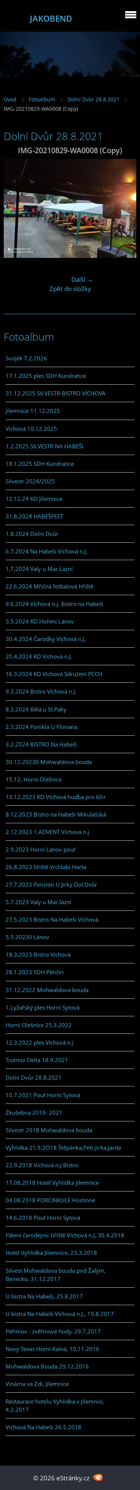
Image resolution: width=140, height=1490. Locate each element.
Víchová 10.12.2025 (31, 428)
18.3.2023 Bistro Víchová (38, 954)
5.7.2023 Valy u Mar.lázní (38, 902)
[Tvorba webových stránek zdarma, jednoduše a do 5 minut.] (98, 1477)
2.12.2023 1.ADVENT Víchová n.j (47, 832)
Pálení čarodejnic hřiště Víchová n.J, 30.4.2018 (65, 1235)
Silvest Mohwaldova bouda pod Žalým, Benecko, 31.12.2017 (56, 1274)
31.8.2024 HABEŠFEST (34, 516)
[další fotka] (124, 208)
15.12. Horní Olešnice (34, 779)
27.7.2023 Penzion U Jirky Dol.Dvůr (51, 884)
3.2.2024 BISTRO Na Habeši (41, 744)
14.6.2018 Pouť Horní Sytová (43, 1217)
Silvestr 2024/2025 (30, 481)
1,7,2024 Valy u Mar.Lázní (39, 568)
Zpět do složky (70, 288)
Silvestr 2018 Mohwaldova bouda (49, 1130)
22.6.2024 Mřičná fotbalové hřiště (49, 586)
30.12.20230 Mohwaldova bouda (49, 761)
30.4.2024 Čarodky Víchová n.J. (46, 639)
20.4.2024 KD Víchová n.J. (39, 656)
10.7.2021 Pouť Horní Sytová (43, 1095)
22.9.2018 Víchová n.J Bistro (42, 1165)
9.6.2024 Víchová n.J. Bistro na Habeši (54, 603)
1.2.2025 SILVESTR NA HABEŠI (44, 446)
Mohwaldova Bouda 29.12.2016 (47, 1366)
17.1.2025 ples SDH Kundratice (46, 375)
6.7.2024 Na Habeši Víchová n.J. (46, 551)
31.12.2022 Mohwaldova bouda (47, 990)
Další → (82, 279)
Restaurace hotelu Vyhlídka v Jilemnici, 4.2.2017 (55, 1405)
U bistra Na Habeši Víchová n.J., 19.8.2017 (60, 1313)
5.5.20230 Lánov (27, 937)
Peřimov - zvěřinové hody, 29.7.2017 (53, 1331)
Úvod (10, 99)
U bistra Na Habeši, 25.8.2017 (44, 1296)
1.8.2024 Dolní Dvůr (32, 533)
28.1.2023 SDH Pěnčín (34, 972)
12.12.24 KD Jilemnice (34, 498)
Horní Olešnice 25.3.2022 (39, 1025)
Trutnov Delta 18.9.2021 (37, 1060)
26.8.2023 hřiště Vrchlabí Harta (46, 867)
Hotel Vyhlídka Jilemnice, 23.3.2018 (51, 1252)
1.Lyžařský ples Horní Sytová (43, 1007)
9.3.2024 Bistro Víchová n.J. (41, 691)
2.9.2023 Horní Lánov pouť (40, 849)
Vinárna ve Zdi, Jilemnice (37, 1384)
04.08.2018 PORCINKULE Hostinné (50, 1200)
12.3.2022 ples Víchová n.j (40, 1042)
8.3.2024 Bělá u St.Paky (36, 709)
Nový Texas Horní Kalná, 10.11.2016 (52, 1348)
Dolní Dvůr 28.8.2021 (93, 99)
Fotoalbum (42, 99)
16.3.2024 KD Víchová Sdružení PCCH (54, 674)
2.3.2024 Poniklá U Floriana (41, 726)
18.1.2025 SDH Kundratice (40, 463)
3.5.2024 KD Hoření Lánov (40, 621)
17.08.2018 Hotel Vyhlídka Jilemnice (52, 1182)
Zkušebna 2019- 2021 (34, 1112)
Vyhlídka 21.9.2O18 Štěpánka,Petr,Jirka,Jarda (63, 1147)
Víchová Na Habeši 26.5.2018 (43, 1427)
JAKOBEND (51, 18)
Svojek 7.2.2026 (26, 358)
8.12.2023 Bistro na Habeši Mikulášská (56, 814)
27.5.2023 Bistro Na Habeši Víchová (52, 919)
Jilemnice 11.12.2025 (33, 410)
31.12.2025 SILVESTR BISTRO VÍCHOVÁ (56, 393)
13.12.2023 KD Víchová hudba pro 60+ (56, 797)
